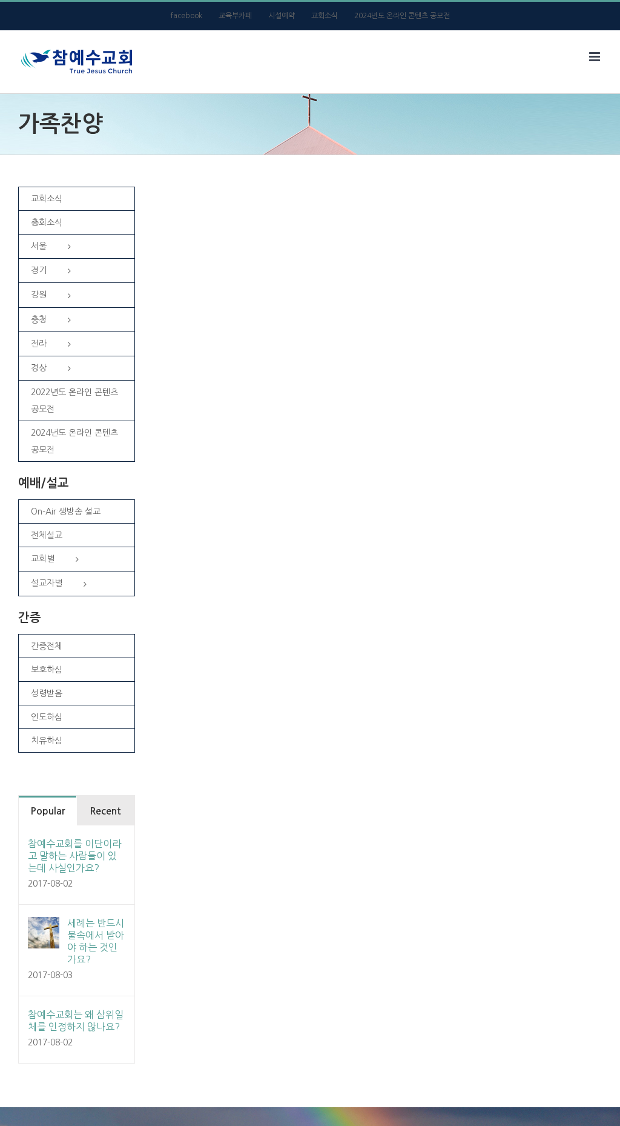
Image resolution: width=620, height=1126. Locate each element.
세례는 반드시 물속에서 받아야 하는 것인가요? (95, 941)
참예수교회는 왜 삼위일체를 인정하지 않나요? (76, 1020)
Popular (47, 811)
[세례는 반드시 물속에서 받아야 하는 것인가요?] (43, 926)
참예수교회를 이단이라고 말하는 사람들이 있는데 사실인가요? (74, 856)
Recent (105, 811)
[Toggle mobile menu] (595, 56)
